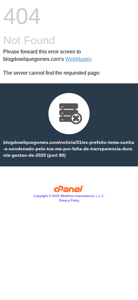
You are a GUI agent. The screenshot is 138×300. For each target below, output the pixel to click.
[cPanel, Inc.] (69, 190)
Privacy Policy (69, 200)
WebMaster (78, 59)
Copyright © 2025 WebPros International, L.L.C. (69, 196)
